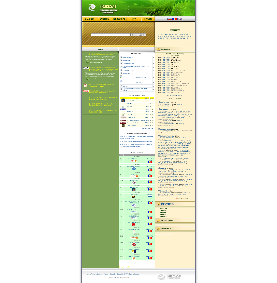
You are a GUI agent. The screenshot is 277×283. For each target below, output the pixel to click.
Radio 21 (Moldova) (134, 256)
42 (169, 36)
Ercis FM (129, 106)
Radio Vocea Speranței (133, 210)
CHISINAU (149, 229)
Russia (163, 212)
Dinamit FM (130, 101)
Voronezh (149, 194)
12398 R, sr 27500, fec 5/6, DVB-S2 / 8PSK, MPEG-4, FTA (175, 180)
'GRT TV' (168, 141)
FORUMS (148, 19)
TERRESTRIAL (119, 19)
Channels (112, 274)
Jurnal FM (134, 174)
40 (166, 36)
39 (163, 36)
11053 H (172, 160)
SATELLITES (175, 30)
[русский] (169, 19)
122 (184, 38)
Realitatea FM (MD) (134, 229)
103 (181, 38)
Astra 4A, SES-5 (165, 102)
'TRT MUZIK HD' (170, 137)
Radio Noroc (134, 180)
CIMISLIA (150, 201)
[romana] (174, 19)
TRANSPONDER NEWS (174, 96)
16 (178, 35)
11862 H (181, 117)
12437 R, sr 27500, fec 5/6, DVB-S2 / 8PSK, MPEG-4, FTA (175, 175)
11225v (168, 57)
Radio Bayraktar (131, 125)
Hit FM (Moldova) (133, 159)
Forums (106, 274)
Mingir (150, 180)
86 (172, 38)
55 (188, 36)
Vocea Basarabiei (134, 249)
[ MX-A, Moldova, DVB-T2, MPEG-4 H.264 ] (133, 202)
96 (178, 38)
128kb (147, 106)
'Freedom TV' (169, 161)
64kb (146, 118)
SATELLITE (104, 19)
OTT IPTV (126, 86)
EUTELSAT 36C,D (166, 129)
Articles (93, 274)
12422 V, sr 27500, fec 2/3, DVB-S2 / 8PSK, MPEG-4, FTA (174, 141)
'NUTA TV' (168, 111)
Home (87, 274)
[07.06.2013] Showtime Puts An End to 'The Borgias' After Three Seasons (102, 91)
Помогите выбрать (128, 63)
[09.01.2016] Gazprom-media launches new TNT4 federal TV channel (101, 85)
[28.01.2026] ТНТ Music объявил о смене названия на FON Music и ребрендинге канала (136, 145)
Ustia (149, 174)
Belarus (163, 215)
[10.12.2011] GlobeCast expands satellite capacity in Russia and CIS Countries (101, 104)
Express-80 (163, 191)
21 (184, 35)
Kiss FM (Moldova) (134, 242)
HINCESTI (149, 222)
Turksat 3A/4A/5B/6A (167, 136)
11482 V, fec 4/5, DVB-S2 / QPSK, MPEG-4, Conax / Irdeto (174, 193)
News (130, 274)
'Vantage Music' (169, 117)
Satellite (99, 274)
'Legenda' (167, 192)
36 (159, 36)
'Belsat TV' (168, 104)
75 (166, 38)
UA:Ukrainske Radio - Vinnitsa (136, 120)
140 (187, 38)
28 (187, 35)
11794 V (183, 137)
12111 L (178, 131)
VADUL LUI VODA (150, 159)
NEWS (100, 50)
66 (163, 38)
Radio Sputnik (134, 194)
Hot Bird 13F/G (165, 109)
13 (175, 35)
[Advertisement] (100, 161)
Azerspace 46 (126, 60)
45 (171, 36)
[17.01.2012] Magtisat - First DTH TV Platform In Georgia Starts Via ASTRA (103, 98)
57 (158, 38)
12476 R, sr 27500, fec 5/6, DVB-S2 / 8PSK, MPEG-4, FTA (175, 170)
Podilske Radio (131, 118)
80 (169, 38)
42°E (163, 57)
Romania (163, 217)
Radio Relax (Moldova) (134, 166)
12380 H (179, 104)
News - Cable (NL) (128, 57)
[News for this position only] (159, 102)
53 (185, 36)
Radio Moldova (133, 216)
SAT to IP (139, 82)
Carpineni (149, 210)
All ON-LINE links (148, 128)
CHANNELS (89, 19)
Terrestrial (120, 274)
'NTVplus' (173, 170)
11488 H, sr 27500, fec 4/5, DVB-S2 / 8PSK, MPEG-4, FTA (174, 112)
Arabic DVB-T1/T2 (128, 73)
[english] (179, 19)
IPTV (134, 19)
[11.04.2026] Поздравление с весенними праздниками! (136, 141)
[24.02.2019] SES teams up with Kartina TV (102, 54)
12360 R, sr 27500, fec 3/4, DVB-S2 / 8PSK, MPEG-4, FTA (175, 184)
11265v (168, 68)
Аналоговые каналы (142, 77)
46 (174, 36)
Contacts (136, 274)
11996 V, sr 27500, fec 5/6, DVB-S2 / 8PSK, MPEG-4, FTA (173, 162)
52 (182, 36)
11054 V (182, 155)
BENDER (150, 187)
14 (158, 35)
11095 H (164, 148)
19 (181, 35)
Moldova (163, 208)
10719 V (179, 120)
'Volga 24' (168, 131)
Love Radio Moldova (134, 222)
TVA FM (129, 114)
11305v (168, 70)
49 (177, 36)
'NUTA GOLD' (169, 114)
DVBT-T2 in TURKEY (129, 70)
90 (174, 38)
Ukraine (163, 210)
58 (161, 38)
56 (190, 36)
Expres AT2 (163, 168)
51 (179, 36)
